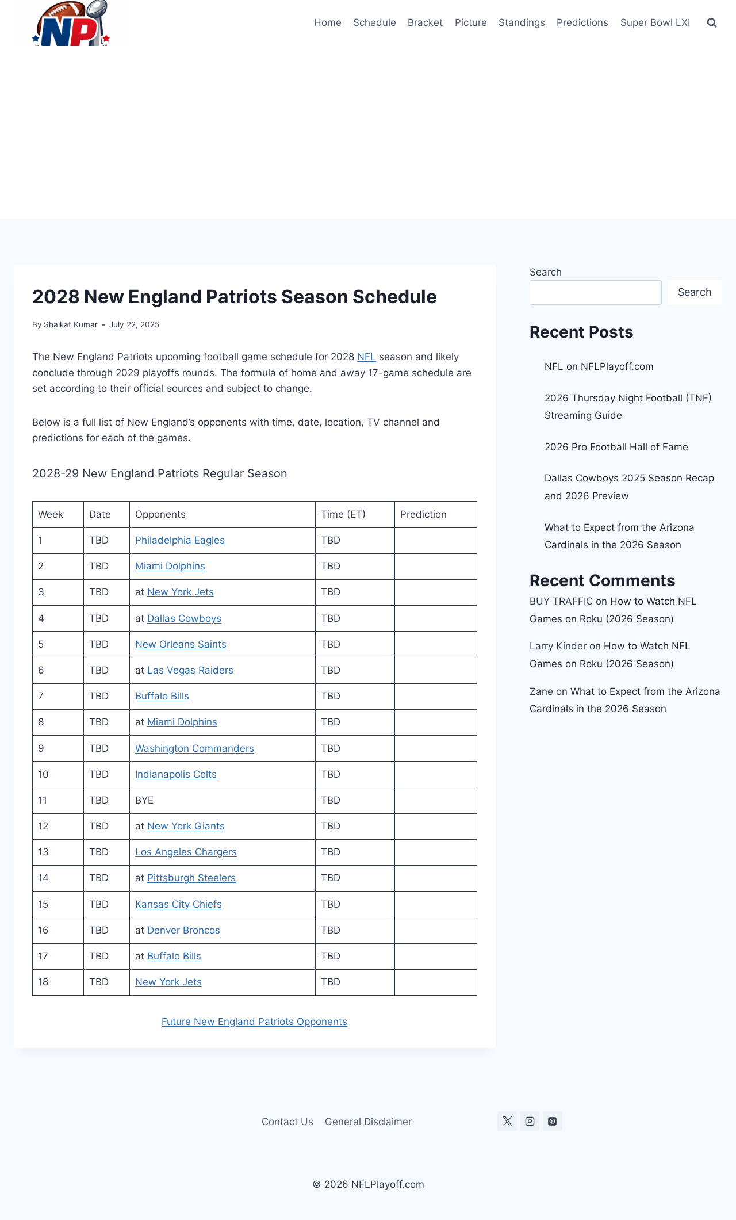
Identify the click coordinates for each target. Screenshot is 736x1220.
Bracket (425, 22)
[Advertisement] (368, 132)
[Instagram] (529, 1121)
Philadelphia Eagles (180, 540)
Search (546, 272)
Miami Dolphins (170, 566)
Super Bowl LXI (655, 22)
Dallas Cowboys (184, 618)
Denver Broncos (183, 930)
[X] (507, 1121)
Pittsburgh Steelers (191, 878)
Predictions (582, 22)
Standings (522, 22)
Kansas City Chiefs (178, 904)
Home (328, 22)
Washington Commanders (194, 748)
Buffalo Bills (162, 696)
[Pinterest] (552, 1121)
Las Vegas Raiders (190, 670)
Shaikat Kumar (71, 324)
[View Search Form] (712, 23)
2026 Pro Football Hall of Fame (616, 447)
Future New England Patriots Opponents (254, 1021)
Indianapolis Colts (176, 774)
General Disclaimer (368, 1121)
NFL (366, 356)
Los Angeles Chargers (186, 852)
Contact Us (287, 1121)
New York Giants (186, 826)
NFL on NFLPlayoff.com (599, 366)
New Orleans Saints (181, 644)
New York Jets (180, 592)
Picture (471, 22)
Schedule (374, 22)
